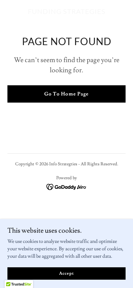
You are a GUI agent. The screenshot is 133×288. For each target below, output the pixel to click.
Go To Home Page (66, 94)
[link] (66, 12)
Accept (66, 273)
